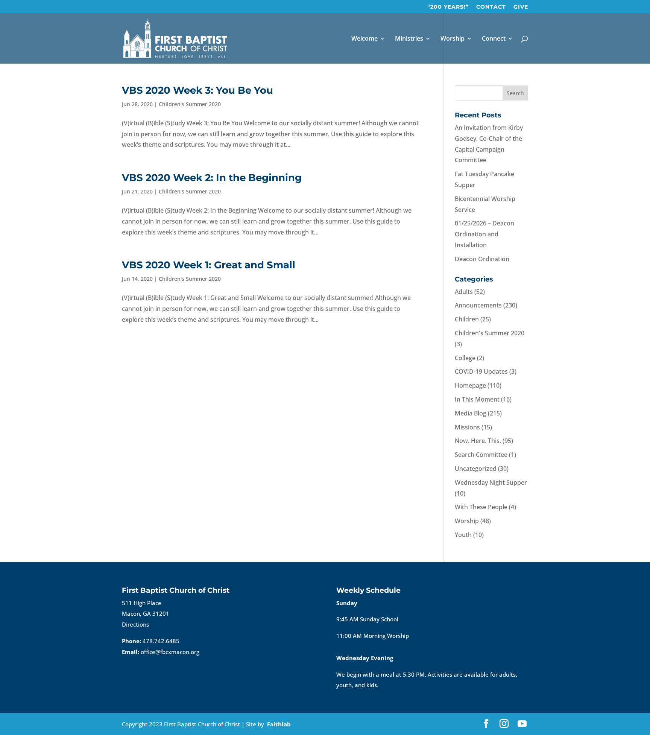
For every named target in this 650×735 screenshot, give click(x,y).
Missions (467, 427)
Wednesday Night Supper (491, 482)
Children (467, 319)
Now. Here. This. (478, 441)
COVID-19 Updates (481, 371)
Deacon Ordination (482, 259)
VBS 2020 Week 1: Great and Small (208, 265)
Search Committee (481, 454)
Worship (452, 39)
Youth (463, 535)
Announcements (478, 305)
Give (520, 7)
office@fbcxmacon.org (170, 652)
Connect (494, 39)
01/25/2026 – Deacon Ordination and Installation (484, 234)
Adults (464, 292)
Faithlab (279, 724)
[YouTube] (522, 724)
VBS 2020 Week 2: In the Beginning (212, 178)
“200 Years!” (448, 7)
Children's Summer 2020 (190, 104)
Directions (135, 624)
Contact (491, 7)
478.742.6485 (161, 641)
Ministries (409, 39)
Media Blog (470, 413)
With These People (481, 507)
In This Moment (477, 399)
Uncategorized (476, 468)
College (465, 358)
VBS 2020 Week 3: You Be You (197, 90)
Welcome (364, 39)
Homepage (470, 385)
